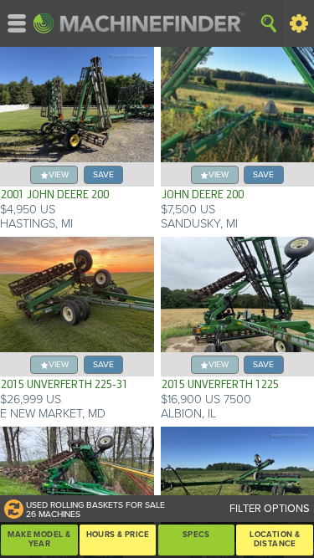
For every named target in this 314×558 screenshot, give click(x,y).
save (103, 174)
